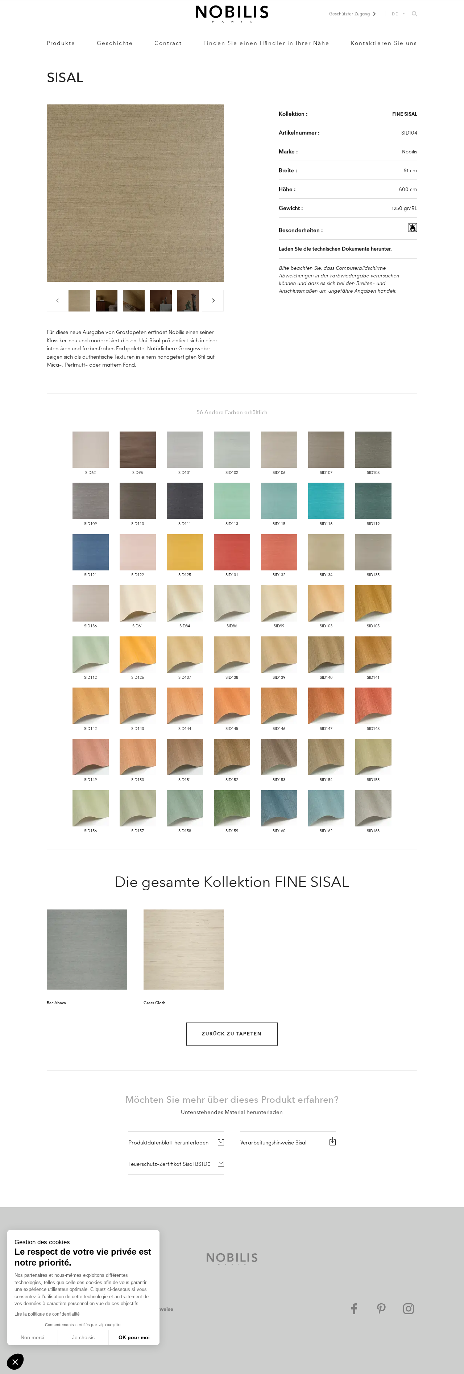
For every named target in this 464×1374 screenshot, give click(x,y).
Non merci (32, 1337)
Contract (168, 43)
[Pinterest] (381, 1308)
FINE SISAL (404, 113)
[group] (79, 300)
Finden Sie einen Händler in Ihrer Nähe (266, 43)
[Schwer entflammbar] (412, 230)
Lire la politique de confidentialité (47, 1314)
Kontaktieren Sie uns (384, 43)
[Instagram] (408, 1308)
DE (395, 13)
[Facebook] (354, 1308)
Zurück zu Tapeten (232, 1034)
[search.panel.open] (414, 14)
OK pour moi (134, 1337)
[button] (15, 1361)
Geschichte (115, 43)
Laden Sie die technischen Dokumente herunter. (335, 248)
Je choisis (83, 1337)
